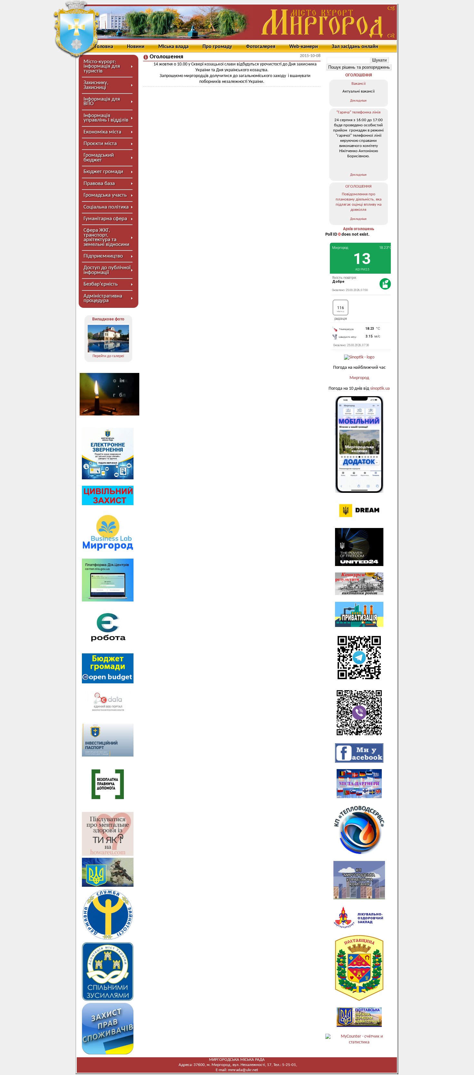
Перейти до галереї (108, 356)
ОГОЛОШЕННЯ (358, 75)
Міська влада (173, 46)
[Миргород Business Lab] (107, 550)
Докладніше (358, 101)
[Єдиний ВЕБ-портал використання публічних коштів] (107, 716)
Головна (104, 46)
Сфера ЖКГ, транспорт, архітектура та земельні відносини (106, 237)
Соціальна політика (106, 207)
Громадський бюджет (99, 157)
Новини (135, 46)
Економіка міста (102, 132)
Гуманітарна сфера (105, 218)
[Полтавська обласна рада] (359, 999)
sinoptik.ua (380, 388)
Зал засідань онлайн (355, 46)
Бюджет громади (103, 171)
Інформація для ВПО (102, 101)
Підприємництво (103, 256)
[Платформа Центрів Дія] (107, 600)
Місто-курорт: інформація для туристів (102, 66)
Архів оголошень (358, 229)
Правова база (99, 183)
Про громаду (217, 46)
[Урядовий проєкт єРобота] (107, 645)
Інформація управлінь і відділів (106, 118)
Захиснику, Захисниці (96, 85)
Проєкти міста (100, 143)
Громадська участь (105, 195)
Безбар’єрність (101, 284)
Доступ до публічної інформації (107, 270)
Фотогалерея (260, 46)
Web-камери (303, 46)
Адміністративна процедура (103, 298)
